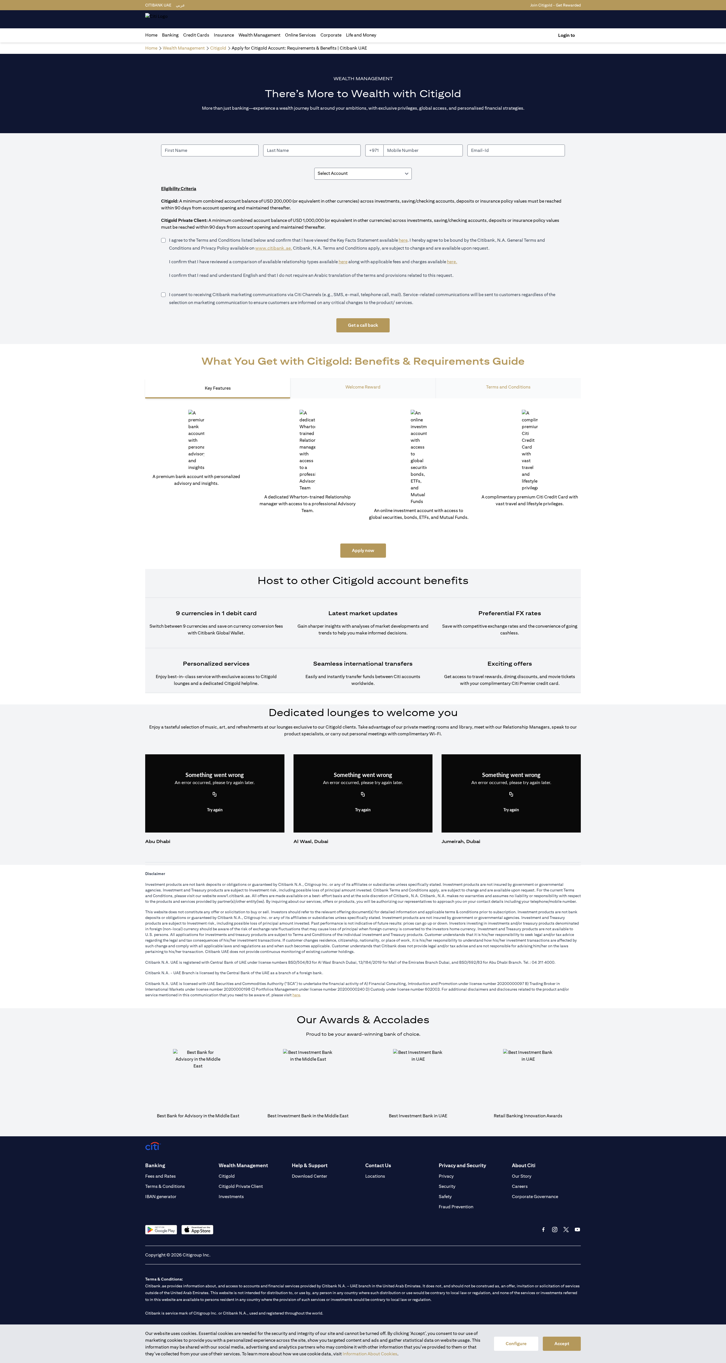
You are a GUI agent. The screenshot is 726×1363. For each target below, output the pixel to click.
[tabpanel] (363, 551)
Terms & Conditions (165, 1186)
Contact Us (378, 1165)
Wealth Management (259, 35)
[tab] (170, 35)
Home (151, 35)
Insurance (224, 35)
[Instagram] (555, 1229)
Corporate (330, 35)
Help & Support (310, 1165)
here (403, 240)
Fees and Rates (160, 1176)
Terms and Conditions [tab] (508, 387)
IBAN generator (160, 1196)
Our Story (521, 1176)
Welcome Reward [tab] (363, 387)
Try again (215, 810)
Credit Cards (196, 35)
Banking (170, 35)
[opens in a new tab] (161, 1229)
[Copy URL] (214, 794)
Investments (231, 1196)
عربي (180, 5)
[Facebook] (543, 1229)
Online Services (300, 35)
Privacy (446, 1176)
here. (452, 261)
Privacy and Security (462, 1165)
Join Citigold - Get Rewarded (555, 5)
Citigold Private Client (241, 1186)
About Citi (523, 1165)
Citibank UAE (158, 5)
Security (447, 1186)
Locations (375, 1176)
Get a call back (363, 325)
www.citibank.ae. (273, 248)
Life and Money (361, 35)
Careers (520, 1186)
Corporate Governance (535, 1196)
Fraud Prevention (456, 1206)
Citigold (227, 1176)
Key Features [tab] (218, 388)
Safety (445, 1196)
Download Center (309, 1176)
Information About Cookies (370, 1353)
